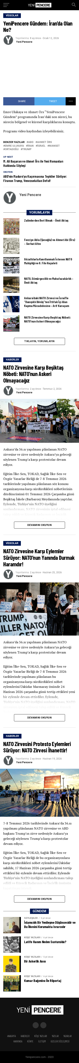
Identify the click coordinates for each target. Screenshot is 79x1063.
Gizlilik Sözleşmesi (60, 1041)
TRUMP (26, 149)
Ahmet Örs (44, 142)
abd (30, 142)
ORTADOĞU (12, 149)
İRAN (31, 146)
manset (54, 146)
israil (41, 146)
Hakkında (17, 1041)
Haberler (25, 1036)
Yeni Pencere (24, 41)
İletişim (42, 1041)
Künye (30, 1041)
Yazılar (55, 1036)
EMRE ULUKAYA (14, 146)
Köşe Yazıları (40, 1036)
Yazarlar (67, 1036)
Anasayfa (11, 1036)
